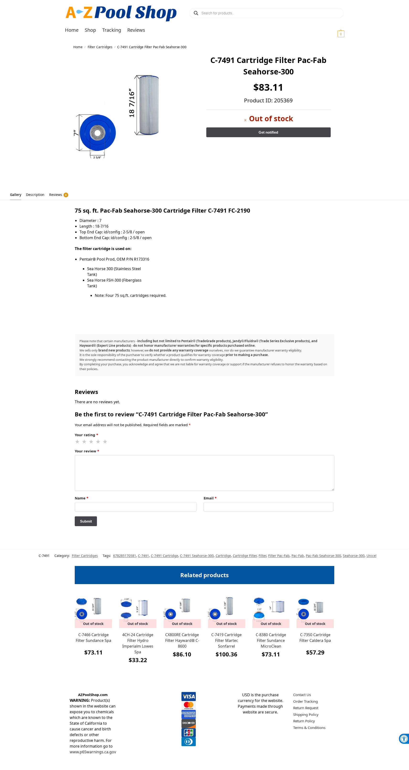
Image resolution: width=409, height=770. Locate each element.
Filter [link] (262, 555)
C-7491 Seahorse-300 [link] (197, 555)
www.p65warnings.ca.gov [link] (93, 751)
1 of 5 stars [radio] (77, 442)
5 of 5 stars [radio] (105, 442)
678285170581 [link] (124, 555)
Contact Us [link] (302, 694)
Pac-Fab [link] (298, 555)
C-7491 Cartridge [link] (164, 555)
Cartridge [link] (223, 555)
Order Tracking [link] (305, 701)
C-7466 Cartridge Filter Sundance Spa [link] (93, 637)
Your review (87, 451)
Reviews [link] (58, 194)
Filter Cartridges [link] (100, 47)
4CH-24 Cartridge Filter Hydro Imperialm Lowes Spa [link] (137, 643)
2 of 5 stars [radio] (84, 442)
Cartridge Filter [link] (245, 555)
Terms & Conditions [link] (309, 727)
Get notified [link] (93, 664)
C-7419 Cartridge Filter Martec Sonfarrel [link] (226, 640)
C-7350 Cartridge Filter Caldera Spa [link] (315, 637)
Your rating (86, 434)
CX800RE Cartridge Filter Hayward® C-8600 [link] (182, 640)
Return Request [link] (305, 707)
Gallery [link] (15, 194)
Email (210, 498)
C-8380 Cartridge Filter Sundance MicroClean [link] (271, 640)
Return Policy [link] (304, 720)
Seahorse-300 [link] (354, 555)
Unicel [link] (372, 555)
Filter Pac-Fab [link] (279, 555)
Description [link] (35, 194)
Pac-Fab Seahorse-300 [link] (323, 555)
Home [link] (78, 47)
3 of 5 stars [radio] (91, 442)
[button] (335, 33)
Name (81, 498)
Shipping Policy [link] (306, 714)
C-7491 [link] (143, 555)
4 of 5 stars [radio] (98, 442)
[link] (404, 739)
